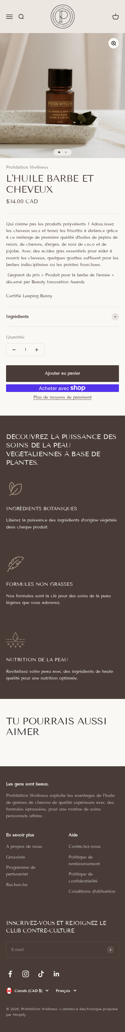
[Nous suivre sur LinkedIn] (56, 974)
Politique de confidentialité (83, 877)
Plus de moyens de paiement (62, 397)
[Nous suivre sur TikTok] (41, 974)
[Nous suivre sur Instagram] (26, 974)
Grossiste (15, 857)
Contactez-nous (85, 846)
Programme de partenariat (20, 871)
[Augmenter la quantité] (36, 350)
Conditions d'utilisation (92, 891)
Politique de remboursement (84, 860)
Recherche (17, 884)
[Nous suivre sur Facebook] (10, 974)
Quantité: (15, 337)
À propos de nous (24, 846)
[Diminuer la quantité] (14, 350)
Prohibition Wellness (27, 167)
